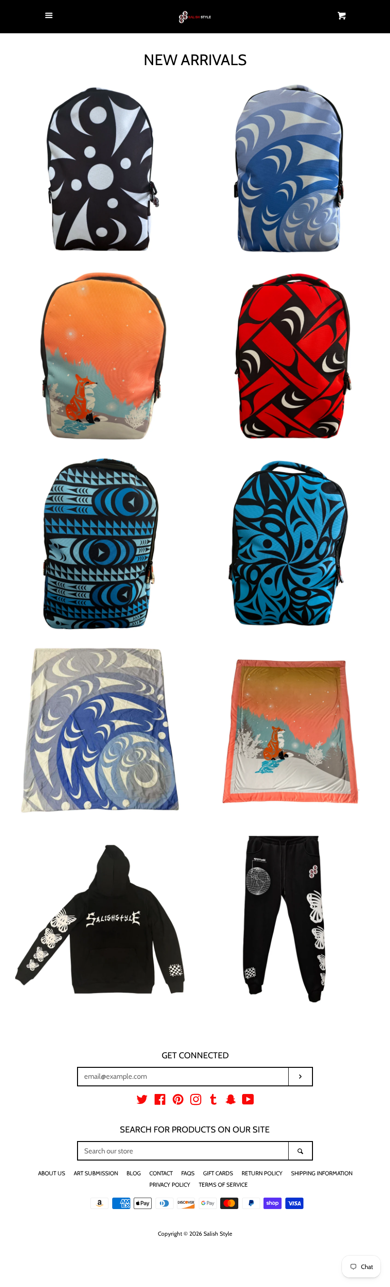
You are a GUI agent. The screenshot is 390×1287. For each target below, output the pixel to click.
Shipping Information (321, 1173)
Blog (134, 1173)
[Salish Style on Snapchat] (230, 1101)
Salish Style (218, 1233)
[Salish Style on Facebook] (160, 1101)
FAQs (188, 1173)
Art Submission (96, 1173)
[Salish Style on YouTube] (248, 1101)
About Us (51, 1173)
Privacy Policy (169, 1184)
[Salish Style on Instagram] (196, 1101)
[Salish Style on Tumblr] (213, 1101)
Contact (161, 1173)
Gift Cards (218, 1173)
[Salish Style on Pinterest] (178, 1101)
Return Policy (262, 1173)
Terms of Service (223, 1184)
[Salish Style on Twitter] (142, 1101)
